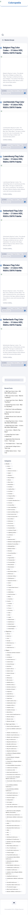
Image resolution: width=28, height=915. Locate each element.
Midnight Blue (11, 546)
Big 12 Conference (11, 739)
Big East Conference (12, 741)
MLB (8, 823)
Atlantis (10, 475)
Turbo (9, 589)
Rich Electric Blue (12, 571)
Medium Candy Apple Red (14, 541)
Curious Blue (11, 505)
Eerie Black (10, 518)
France (9, 608)
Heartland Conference (12, 795)
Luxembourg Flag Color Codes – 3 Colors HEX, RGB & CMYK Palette (13, 159)
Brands (7, 463)
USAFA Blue (11, 592)
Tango (9, 585)
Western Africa (10, 716)
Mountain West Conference (13, 827)
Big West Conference (12, 751)
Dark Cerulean (11, 509)
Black (9, 480)
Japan (9, 617)
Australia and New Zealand (13, 652)
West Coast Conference (12, 889)
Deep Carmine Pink (12, 516)
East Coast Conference (12, 772)
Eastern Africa (10, 668)
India (9, 612)
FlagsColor (15, 90)
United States (11, 628)
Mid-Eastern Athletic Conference (15, 817)
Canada (10, 603)
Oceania (9, 645)
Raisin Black (11, 564)
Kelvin (5, 90)
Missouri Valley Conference (13, 821)
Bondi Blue (10, 484)
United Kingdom (12, 626)
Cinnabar (10, 493)
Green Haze (11, 525)
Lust (9, 537)
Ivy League (9, 802)
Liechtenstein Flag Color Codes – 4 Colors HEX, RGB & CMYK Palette (13, 105)
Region (20, 90)
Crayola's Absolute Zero (13, 500)
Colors (8, 466)
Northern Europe (11, 689)
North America (10, 642)
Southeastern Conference (13, 867)
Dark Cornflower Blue (13, 512)
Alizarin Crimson (12, 470)
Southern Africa (10, 705)
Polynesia (9, 691)
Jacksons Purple (12, 530)
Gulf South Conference (12, 793)
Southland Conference (12, 876)
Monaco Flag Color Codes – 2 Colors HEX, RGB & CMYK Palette (13, 268)
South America (10, 647)
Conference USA (11, 770)
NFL (8, 832)
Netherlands (11, 619)
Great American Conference (13, 774)
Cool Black (10, 498)
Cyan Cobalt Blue (12, 507)
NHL (8, 834)
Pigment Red (11, 557)
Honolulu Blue (11, 528)
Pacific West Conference (13, 850)
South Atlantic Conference (13, 865)
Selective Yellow (12, 576)
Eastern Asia (10, 670)
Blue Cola (10, 482)
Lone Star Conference (12, 804)
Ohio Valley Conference (12, 845)
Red (9, 569)
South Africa (10, 693)
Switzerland (11, 624)
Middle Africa (10, 682)
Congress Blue (11, 495)
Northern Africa (10, 684)
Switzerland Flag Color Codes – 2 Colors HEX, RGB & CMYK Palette (13, 213)
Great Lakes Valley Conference (14, 780)
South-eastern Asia (11, 700)
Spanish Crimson (12, 580)
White (9, 596)
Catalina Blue (11, 489)
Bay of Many (11, 477)
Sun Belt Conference (12, 882)
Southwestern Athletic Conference (15, 878)
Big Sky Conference (11, 744)
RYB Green (10, 573)
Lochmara (10, 534)
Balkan (8, 655)
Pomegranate (11, 560)
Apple (9, 473)
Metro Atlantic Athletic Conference (15, 806)
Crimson (10, 502)
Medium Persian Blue (13, 544)
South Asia (9, 698)
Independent (10, 799)
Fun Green (10, 523)
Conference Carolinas (12, 767)
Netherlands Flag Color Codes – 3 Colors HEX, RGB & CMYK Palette (13, 322)
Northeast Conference (12, 837)
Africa (8, 633)
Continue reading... (7, 85)
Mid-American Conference (13, 814)
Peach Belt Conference (12, 854)
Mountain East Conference (13, 825)
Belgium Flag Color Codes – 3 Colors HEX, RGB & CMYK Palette (13, 50)
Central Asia (10, 661)
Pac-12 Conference (11, 848)
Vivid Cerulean (11, 594)
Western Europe (6, 93)
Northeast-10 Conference (13, 839)
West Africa (9, 712)
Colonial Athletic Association (14, 765)
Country (9, 601)
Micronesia (9, 680)
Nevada (10, 550)
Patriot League (10, 852)
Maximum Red (11, 539)
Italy (9, 615)
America (9, 636)
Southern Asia (10, 707)
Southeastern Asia (11, 703)
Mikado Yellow (11, 548)
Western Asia (10, 719)
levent (8, 675)
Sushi (9, 582)
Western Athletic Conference (14, 891)
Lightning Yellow (12, 532)
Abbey (9, 468)
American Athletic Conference (14, 728)
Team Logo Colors (10, 724)
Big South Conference (12, 746)
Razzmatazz (11, 566)
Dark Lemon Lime (12, 514)
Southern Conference (12, 869)
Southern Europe (11, 709)
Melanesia (9, 677)
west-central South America (13, 714)
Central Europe (10, 664)
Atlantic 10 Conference (12, 732)
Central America (11, 659)
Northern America (11, 687)
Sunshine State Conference (13, 884)
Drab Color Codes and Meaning (13, 409)
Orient (9, 555)
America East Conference (13, 726)
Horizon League (11, 797)
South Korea (11, 621)
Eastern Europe (10, 673)
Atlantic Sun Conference (13, 737)
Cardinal (10, 486)
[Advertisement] (14, 21)
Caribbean (9, 657)
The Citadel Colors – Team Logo (14, 443)
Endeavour (10, 521)
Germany (10, 610)
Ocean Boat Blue (12, 553)
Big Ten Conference (11, 748)
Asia (8, 638)
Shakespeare (11, 578)
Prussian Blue (11, 562)
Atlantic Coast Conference (13, 734)
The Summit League (11, 887)
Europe (9, 90)
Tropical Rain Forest (13, 587)
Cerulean (10, 491)
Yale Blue (10, 599)
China (9, 605)
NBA (8, 830)
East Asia (9, 666)
